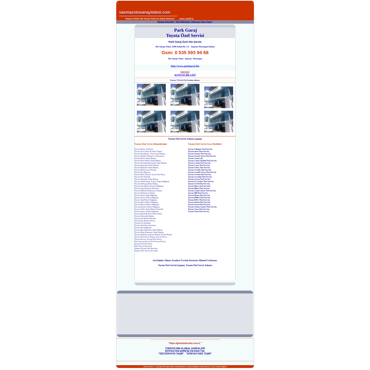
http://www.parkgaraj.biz (185, 66)
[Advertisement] (215, 10)
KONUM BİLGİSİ (185, 75)
